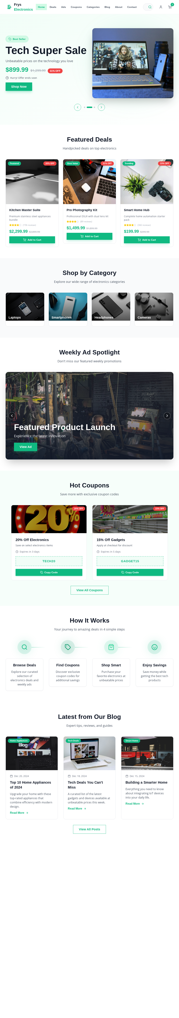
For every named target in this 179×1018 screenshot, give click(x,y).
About (118, 7)
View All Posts (89, 829)
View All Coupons (89, 590)
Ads (63, 7)
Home (41, 7)
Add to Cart (34, 239)
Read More (17, 812)
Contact (132, 7)
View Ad (26, 447)
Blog (107, 7)
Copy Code (51, 572)
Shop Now (19, 89)
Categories (93, 7)
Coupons (76, 7)
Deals (53, 7)
